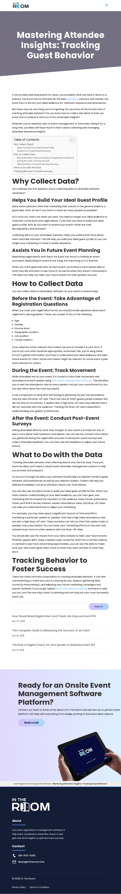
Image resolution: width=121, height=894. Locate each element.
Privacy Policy (19, 887)
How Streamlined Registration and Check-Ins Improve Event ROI (54, 616)
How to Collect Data (24, 154)
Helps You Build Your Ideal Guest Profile (35, 147)
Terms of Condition (39, 887)
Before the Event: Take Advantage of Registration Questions (45, 157)
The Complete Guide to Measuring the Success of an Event (51, 630)
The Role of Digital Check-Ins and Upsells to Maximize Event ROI (53, 645)
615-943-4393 (26, 855)
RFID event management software (72, 380)
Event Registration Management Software (32, 783)
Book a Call (31, 722)
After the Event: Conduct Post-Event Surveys (37, 164)
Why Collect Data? (23, 144)
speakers (72, 99)
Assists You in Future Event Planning (33, 150)
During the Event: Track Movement (33, 160)
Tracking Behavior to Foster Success (33, 171)
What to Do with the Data (27, 167)
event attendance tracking (71, 588)
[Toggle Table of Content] (70, 140)
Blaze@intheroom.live (31, 862)
